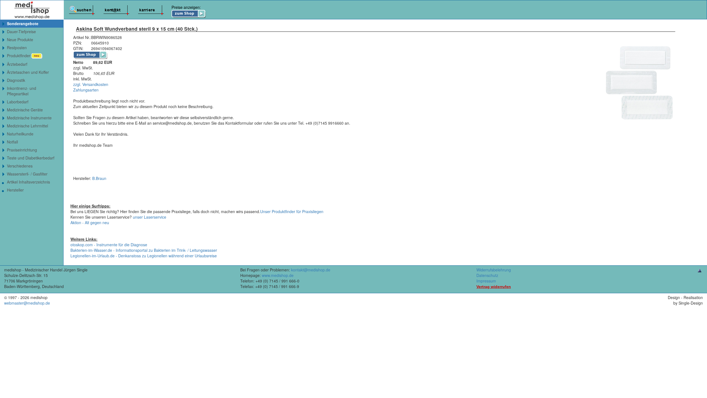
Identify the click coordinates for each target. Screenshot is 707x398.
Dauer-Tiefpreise (21, 31)
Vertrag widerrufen (493, 286)
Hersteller (15, 190)
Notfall (12, 142)
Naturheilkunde (20, 134)
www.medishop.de (278, 275)
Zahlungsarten (86, 90)
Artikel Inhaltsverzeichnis (28, 182)
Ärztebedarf (17, 64)
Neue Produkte (20, 39)
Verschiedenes (20, 166)
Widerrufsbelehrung (493, 270)
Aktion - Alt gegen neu (89, 222)
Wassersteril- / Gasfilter (27, 174)
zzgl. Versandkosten (90, 84)
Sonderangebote (22, 23)
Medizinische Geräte (25, 109)
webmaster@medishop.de (27, 303)
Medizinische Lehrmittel (27, 126)
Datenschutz (487, 275)
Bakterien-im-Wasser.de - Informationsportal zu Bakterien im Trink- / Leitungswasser (143, 250)
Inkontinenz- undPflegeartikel (21, 90)
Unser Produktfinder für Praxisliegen (291, 211)
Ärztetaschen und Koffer (28, 72)
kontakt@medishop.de (310, 270)
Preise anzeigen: (186, 7)
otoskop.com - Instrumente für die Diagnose (108, 244)
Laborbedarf (17, 101)
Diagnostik (16, 80)
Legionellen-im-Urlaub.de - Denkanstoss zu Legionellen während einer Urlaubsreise (143, 255)
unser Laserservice (149, 217)
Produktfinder (19, 55)
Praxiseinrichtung (22, 150)
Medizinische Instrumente (29, 118)
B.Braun (99, 178)
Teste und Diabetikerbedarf (30, 158)
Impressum (486, 281)
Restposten (17, 47)
